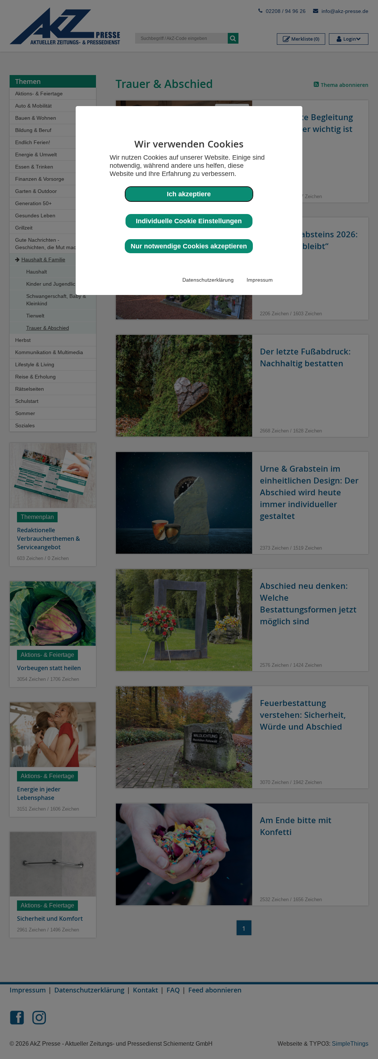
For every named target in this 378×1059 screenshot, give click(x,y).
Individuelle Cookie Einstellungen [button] (189, 221)
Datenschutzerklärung (208, 280)
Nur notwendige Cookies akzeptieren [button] (189, 246)
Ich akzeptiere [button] (189, 194)
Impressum (260, 280)
